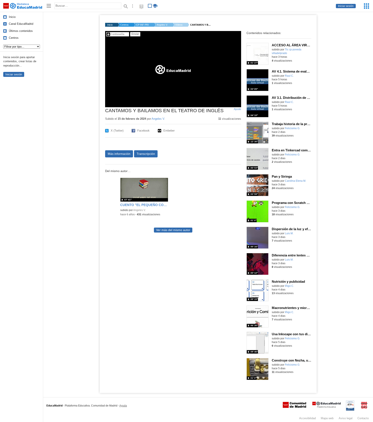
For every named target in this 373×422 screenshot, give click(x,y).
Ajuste (237, 109)
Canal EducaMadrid (21, 23)
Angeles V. (162, 24)
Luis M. (289, 233)
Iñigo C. (289, 286)
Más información (119, 153)
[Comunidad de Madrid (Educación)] (294, 407)
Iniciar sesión (346, 6)
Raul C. (289, 75)
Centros (14, 37)
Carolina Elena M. (295, 181)
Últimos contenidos (21, 31)
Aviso (345, 418)
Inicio (12, 17)
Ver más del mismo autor (173, 230)
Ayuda (123, 405)
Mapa (327, 418)
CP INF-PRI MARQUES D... (142, 24)
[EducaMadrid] (326, 407)
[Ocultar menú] (48, 6)
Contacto (363, 418)
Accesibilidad (307, 418)
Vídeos (179, 24)
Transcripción (146, 153)
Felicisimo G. (292, 128)
